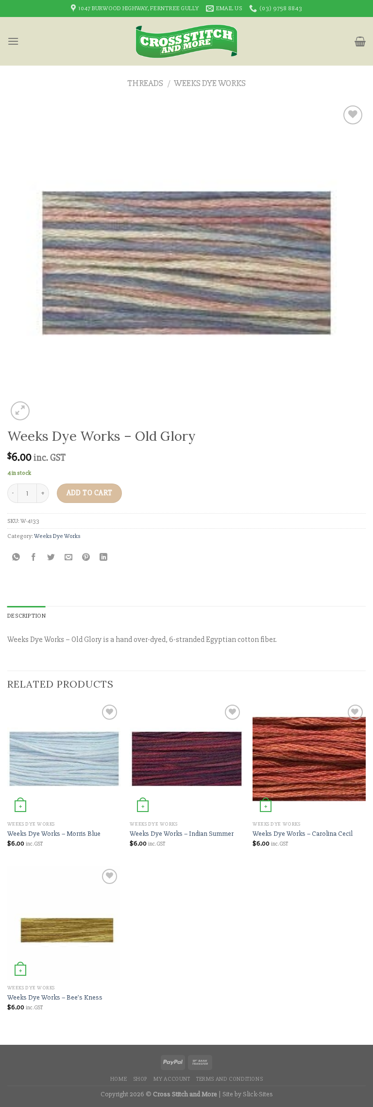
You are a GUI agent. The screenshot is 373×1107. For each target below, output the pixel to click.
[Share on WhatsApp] (16, 558)
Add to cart (90, 493)
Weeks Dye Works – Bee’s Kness (54, 997)
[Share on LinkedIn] (104, 558)
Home (118, 1079)
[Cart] (360, 41)
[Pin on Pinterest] (86, 558)
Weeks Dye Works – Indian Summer (182, 834)
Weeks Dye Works (210, 83)
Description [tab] (26, 616)
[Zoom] (20, 410)
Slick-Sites (258, 1094)
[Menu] (13, 41)
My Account (171, 1079)
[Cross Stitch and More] (186, 41)
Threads (145, 83)
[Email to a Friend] (69, 558)
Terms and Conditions (229, 1079)
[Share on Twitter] (51, 558)
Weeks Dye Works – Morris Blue (54, 834)
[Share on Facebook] (34, 558)
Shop (140, 1079)
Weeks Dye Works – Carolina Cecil (303, 834)
